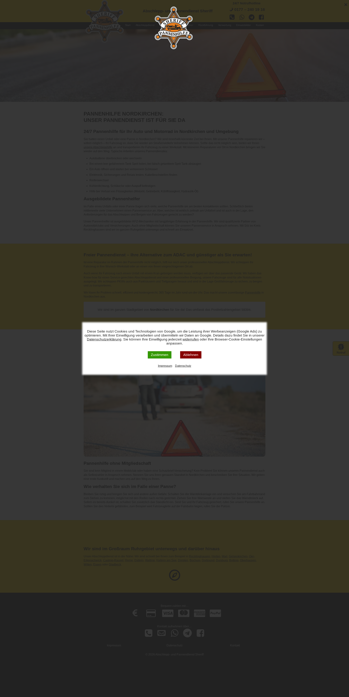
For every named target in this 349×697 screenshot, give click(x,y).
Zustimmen (159, 355)
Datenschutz (183, 365)
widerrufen (190, 339)
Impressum (165, 365)
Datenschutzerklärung (104, 339)
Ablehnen (190, 355)
